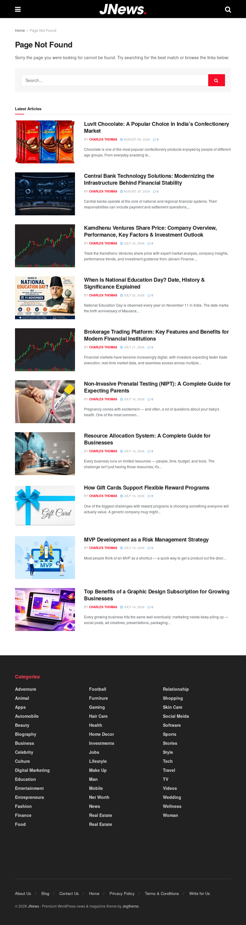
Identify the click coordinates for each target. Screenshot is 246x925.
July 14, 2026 (134, 607)
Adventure (25, 689)
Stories (170, 743)
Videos (170, 788)
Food (20, 824)
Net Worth (99, 797)
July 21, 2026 (134, 347)
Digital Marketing (32, 770)
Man (93, 779)
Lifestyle (98, 761)
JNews (33, 905)
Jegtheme (130, 905)
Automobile (27, 716)
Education (25, 779)
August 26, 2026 (136, 139)
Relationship (176, 689)
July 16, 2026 (134, 399)
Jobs (94, 752)
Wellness (172, 806)
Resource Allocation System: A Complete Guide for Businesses (147, 439)
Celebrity (24, 752)
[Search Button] (216, 80)
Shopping (173, 698)
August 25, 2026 (136, 191)
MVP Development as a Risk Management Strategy (146, 539)
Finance (23, 815)
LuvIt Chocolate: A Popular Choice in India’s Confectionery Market (156, 127)
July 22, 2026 (134, 295)
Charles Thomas (103, 139)
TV (165, 779)
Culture (22, 761)
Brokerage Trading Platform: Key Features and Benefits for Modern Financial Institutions (156, 335)
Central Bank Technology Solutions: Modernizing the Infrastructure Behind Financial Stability (149, 179)
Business (24, 743)
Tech (168, 761)
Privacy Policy (122, 893)
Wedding (172, 797)
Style (168, 752)
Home (20, 30)
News (94, 806)
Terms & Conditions (162, 893)
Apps (20, 707)
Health (95, 725)
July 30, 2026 (134, 243)
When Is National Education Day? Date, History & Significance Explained (144, 283)
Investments (101, 743)
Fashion (23, 806)
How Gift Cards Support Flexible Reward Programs (146, 487)
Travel (169, 770)
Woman (170, 815)
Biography (25, 734)
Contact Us (69, 893)
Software (172, 725)
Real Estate (100, 815)
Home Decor (101, 734)
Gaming (97, 707)
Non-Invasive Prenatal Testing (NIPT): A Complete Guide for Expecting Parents (157, 387)
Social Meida (176, 716)
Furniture (98, 698)
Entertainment (29, 788)
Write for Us (199, 893)
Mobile (96, 788)
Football (97, 689)
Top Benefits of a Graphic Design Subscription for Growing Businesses (156, 594)
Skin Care (172, 707)
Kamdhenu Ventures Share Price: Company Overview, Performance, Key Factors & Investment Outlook (150, 231)
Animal (22, 698)
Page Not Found (43, 30)
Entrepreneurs (29, 797)
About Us (23, 893)
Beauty (22, 725)
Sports (169, 734)
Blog (45, 893)
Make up (98, 770)
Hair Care (98, 716)
